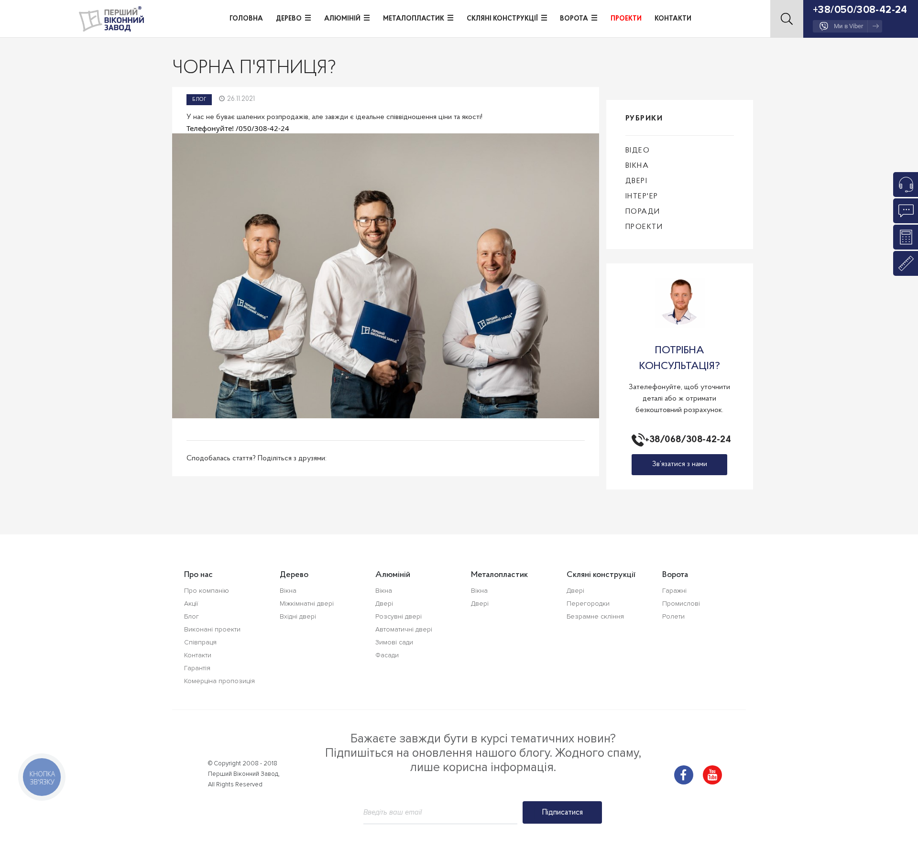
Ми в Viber (848, 26)
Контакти (673, 18)
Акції (191, 603)
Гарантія (197, 668)
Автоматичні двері (403, 629)
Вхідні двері (298, 616)
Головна (246, 18)
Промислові (681, 603)
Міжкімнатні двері (307, 603)
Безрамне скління (595, 616)
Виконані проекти (212, 629)
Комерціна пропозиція (219, 681)
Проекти (626, 18)
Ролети (673, 616)
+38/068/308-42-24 (686, 440)
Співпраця (200, 642)
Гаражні (674, 591)
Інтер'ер (641, 196)
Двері (636, 181)
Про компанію (206, 591)
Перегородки (588, 603)
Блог (199, 99)
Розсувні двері (398, 616)
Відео (637, 150)
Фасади (387, 655)
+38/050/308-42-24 (860, 10)
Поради (642, 212)
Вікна (637, 166)
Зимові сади (394, 642)
